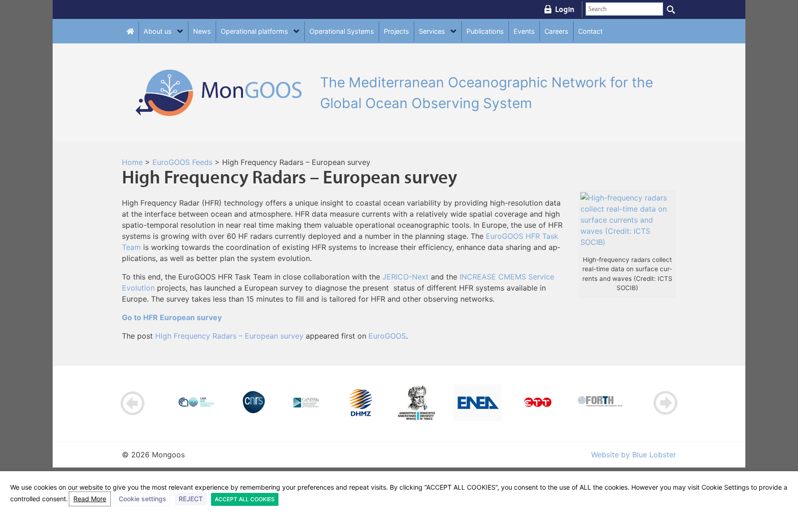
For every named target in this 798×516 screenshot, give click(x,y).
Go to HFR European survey (172, 317)
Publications (485, 31)
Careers (556, 31)
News (202, 31)
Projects (396, 31)
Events (524, 31)
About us (158, 31)
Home (132, 162)
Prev (132, 403)
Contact (590, 31)
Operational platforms (254, 31)
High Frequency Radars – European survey (229, 335)
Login (564, 9)
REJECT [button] (191, 499)
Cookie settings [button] (142, 499)
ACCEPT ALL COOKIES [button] (245, 499)
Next (665, 403)
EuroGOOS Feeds (182, 162)
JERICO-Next (405, 276)
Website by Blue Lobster (633, 454)
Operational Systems (341, 31)
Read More (89, 499)
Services (432, 31)
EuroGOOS (387, 335)
